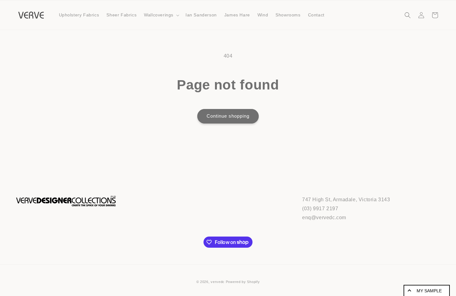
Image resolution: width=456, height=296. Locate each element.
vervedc (218, 282)
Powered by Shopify (243, 282)
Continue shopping (228, 116)
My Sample (429, 290)
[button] (161, 14)
